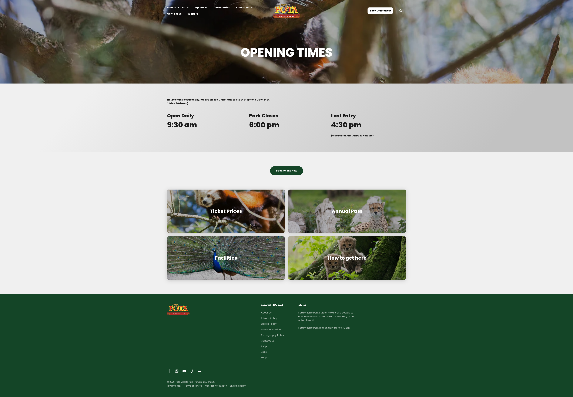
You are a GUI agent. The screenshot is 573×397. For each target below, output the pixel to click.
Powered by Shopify (205, 381)
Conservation (221, 7)
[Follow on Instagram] (177, 371)
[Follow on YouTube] (184, 371)
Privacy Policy (269, 318)
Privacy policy (174, 385)
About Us (266, 312)
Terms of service (193, 385)
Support (192, 14)
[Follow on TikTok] (192, 371)
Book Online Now (380, 10)
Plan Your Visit (176, 7)
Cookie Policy (269, 324)
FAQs (264, 346)
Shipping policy (238, 385)
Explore (199, 7)
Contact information (216, 385)
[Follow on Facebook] (169, 371)
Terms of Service (271, 329)
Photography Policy (272, 335)
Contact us (174, 14)
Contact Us (267, 340)
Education (242, 7)
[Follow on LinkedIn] (200, 371)
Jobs (264, 352)
